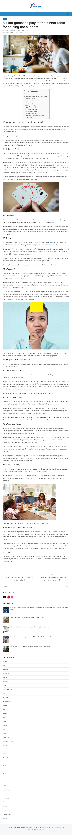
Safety (4, 786)
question (32, 446)
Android (5, 661)
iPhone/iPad (6, 758)
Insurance (5, 745)
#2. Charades (29, 100)
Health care (6, 737)
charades (52, 220)
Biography (6, 677)
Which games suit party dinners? (34, 106)
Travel (4, 810)
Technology (6, 798)
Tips (4, 802)
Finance (5, 713)
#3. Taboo (28, 102)
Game (4, 19)
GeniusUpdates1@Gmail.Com (36, 829)
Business (5, 681)
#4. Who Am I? (29, 104)
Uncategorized (7, 814)
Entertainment (7, 701)
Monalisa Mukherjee (10, 30)
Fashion (5, 705)
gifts (4, 729)
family (51, 242)
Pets (4, 778)
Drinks (4, 693)
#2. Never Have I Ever (31, 109)
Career (4, 685)
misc (4, 770)
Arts (4, 665)
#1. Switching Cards (30, 98)
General (5, 725)
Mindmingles (54, 827)
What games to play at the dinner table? (36, 96)
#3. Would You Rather (31, 111)
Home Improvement (8, 741)
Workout (5, 818)
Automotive (6, 673)
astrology (5, 669)
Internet (5, 750)
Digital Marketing (7, 689)
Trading (5, 806)
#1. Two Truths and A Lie (31, 107)
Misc (4, 774)
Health (4, 733)
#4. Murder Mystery (30, 113)
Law (4, 762)
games (5, 129)
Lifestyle (5, 766)
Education (5, 697)
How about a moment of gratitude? (34, 115)
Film (4, 709)
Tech (4, 794)
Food (4, 717)
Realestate (6, 782)
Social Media (6, 790)
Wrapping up (30, 117)
